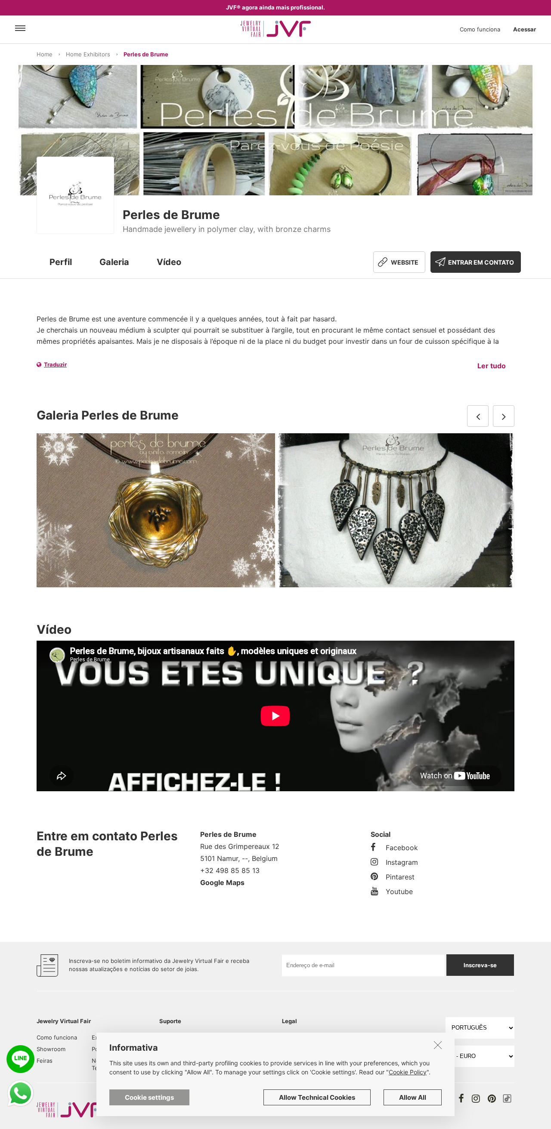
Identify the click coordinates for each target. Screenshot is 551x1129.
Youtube (399, 891)
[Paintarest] (491, 1098)
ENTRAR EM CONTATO (481, 262)
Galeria (114, 262)
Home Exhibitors (88, 54)
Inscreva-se (480, 965)
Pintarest (400, 877)
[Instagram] (476, 1098)
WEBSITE (404, 262)
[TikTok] (507, 1098)
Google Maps (222, 882)
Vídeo (169, 262)
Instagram (402, 862)
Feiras (45, 1060)
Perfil (61, 262)
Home (45, 54)
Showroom (51, 1049)
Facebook (402, 847)
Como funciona (480, 29)
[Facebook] (461, 1098)
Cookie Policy (408, 1072)
